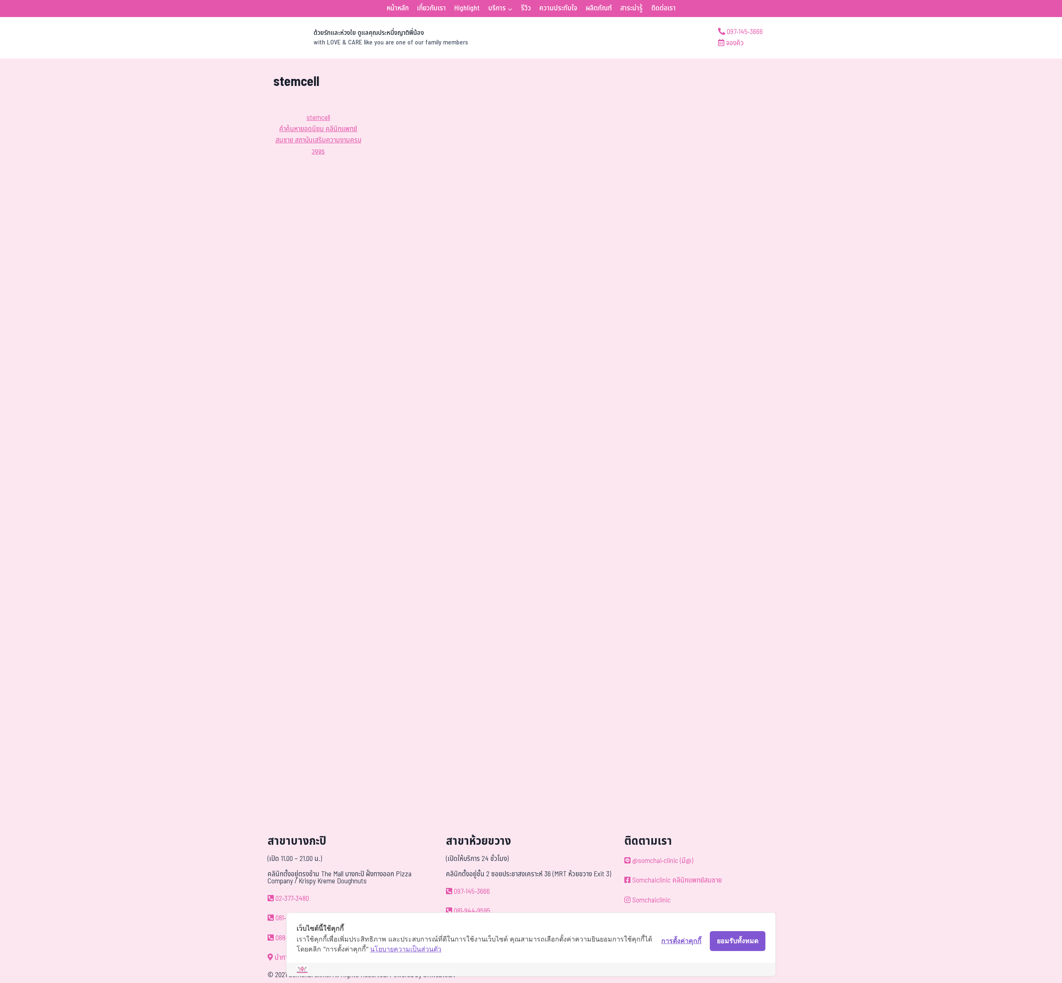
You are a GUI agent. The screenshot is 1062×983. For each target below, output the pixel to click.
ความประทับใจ (558, 8)
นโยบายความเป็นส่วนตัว (405, 949)
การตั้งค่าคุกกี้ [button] (681, 941)
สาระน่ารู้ (631, 8)
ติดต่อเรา (663, 8)
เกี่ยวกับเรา (431, 8)
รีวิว (526, 8)
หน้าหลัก (398, 8)
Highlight (467, 8)
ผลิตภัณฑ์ (599, 8)
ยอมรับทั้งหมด (737, 941)
